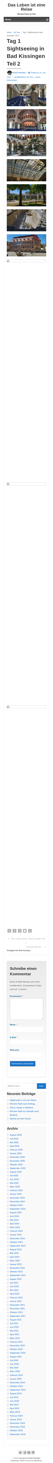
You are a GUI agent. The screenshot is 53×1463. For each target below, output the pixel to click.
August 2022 (16, 1279)
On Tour (17, 32)
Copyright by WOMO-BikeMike (29, 1458)
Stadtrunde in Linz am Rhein (23, 1100)
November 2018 (17, 1427)
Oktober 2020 (16, 1349)
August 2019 (16, 1393)
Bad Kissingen (25, 950)
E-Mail (13, 1037)
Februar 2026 (16, 1150)
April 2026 (14, 1146)
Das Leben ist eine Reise (26, 7)
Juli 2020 (14, 1360)
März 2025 (15, 1186)
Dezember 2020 (17, 1345)
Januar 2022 (16, 1301)
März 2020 (15, 1371)
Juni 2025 (14, 1179)
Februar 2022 (16, 1297)
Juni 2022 (14, 1286)
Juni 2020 (14, 1364)
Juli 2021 (14, 1323)
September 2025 (17, 1168)
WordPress (38, 1461)
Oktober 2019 (16, 1386)
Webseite (14, 1050)
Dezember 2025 (17, 1157)
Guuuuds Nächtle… (34, 947)
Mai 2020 (14, 1367)
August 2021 (16, 1320)
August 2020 (16, 1356)
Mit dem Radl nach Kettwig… (23, 1104)
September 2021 (17, 1316)
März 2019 (15, 1412)
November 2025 (17, 1161)
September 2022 (17, 1275)
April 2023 (14, 1257)
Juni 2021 (14, 1327)
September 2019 (17, 1390)
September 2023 (17, 1246)
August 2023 (16, 1249)
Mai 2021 (14, 1331)
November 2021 (17, 1308)
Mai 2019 (14, 1404)
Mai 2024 (14, 1220)
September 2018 (17, 1434)
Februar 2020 (16, 1375)
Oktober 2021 (16, 1312)
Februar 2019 (16, 1416)
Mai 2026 (14, 1142)
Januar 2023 (16, 1264)
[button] (9, 931)
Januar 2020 (16, 1379)
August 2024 (16, 1212)
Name (12, 1024)
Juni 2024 (14, 1216)
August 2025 (16, 1172)
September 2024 (17, 1209)
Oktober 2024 (16, 1205)
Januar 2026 (16, 1153)
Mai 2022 (14, 1290)
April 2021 (14, 1334)
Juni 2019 (14, 1401)
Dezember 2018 (17, 1423)
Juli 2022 (14, 1283)
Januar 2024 (16, 1234)
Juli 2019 (14, 1397)
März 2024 (15, 1227)
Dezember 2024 (17, 1198)
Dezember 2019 (17, 1382)
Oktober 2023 (16, 1242)
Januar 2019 (16, 1419)
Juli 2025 (14, 1175)
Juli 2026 (14, 1139)
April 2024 (14, 1223)
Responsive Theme (18, 1461)
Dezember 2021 (17, 1305)
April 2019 (14, 1408)
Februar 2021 (16, 1342)
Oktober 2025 (16, 1164)
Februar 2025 (16, 1190)
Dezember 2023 (17, 1238)
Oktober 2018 (16, 1430)
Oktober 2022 (16, 1271)
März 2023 (15, 1260)
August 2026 (16, 1135)
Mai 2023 (14, 1253)
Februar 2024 (16, 1231)
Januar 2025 (16, 1194)
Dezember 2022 (17, 1268)
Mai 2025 (14, 1183)
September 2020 (17, 1353)
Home (9, 32)
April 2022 (14, 1294)
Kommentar (16, 996)
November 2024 (17, 1201)
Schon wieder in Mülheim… (22, 1107)
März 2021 (15, 1338)
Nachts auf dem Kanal (20, 1118)
